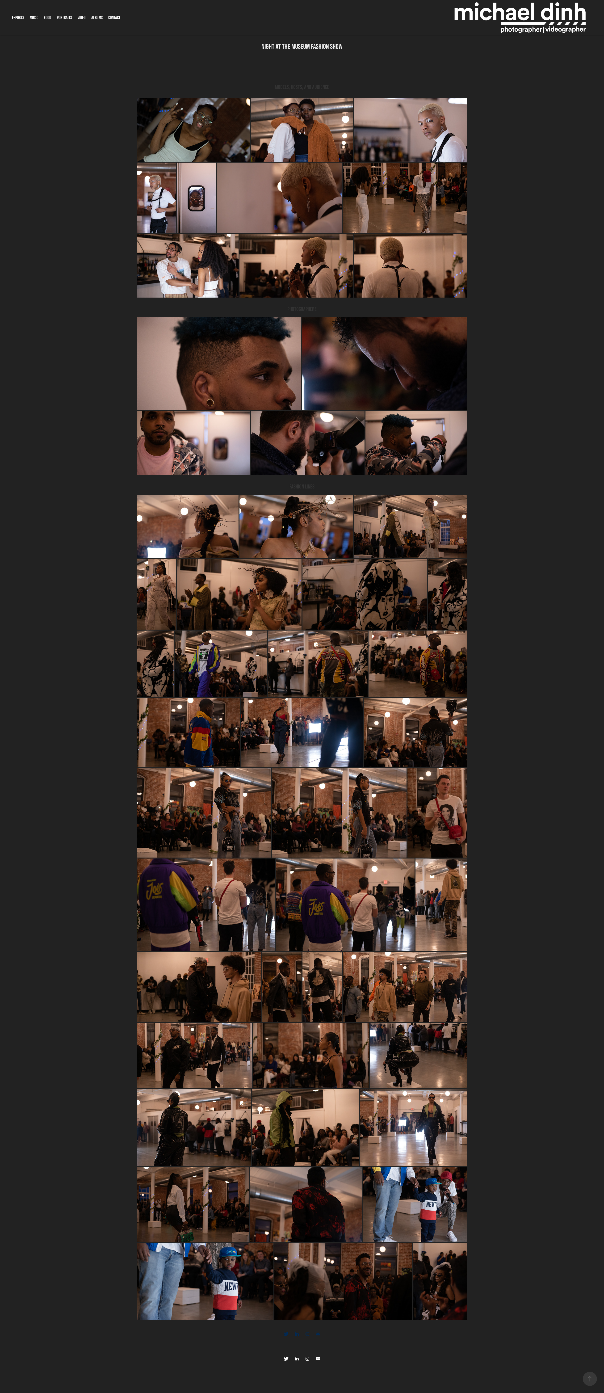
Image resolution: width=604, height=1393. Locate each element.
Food (47, 17)
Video (82, 17)
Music (34, 17)
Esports (18, 17)
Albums (97, 17)
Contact (114, 17)
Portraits (64, 17)
